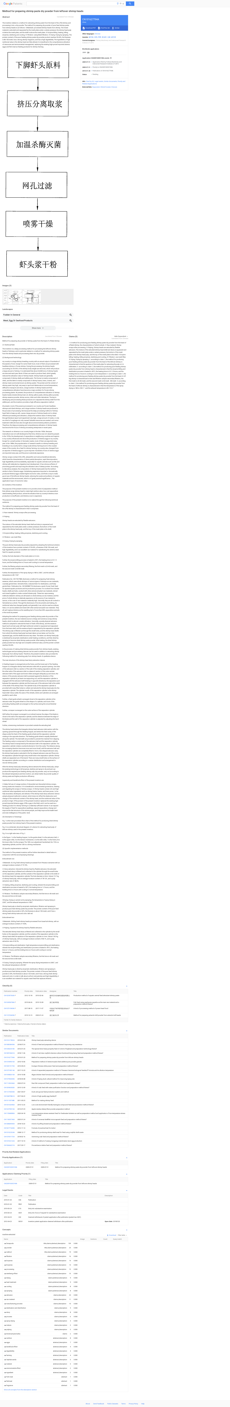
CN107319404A (9, 1008)
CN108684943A (9, 1124)
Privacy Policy (133, 1404)
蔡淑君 (104, 37)
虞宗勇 (113, 37)
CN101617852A (9, 1040)
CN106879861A (9, 1096)
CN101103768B (9, 1100)
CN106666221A (9, 1145)
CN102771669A (9, 1128)
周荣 (99, 37)
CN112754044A (9, 1092)
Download (112, 1235)
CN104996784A (9, 1002)
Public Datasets (112, 1404)
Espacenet (96, 87)
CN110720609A (9, 1015)
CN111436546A (9, 1083)
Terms (123, 1404)
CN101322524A (9, 1132)
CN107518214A (9, 1070)
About (88, 1404)
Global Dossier (105, 87)
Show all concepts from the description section (20, 1390)
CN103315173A (9, 1066)
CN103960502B (9, 1087)
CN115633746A (9, 1119)
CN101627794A (9, 1057)
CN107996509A (9, 1079)
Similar (116, 28)
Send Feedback (98, 1404)
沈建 (108, 37)
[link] (9, 1243)
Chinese (97, 34)
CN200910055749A (10, 1167)
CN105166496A (9, 1105)
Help (142, 1404)
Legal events (99, 81)
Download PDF (90, 28)
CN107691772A (9, 1137)
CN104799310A (9, 1109)
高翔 (95, 37)
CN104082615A (9, 1075)
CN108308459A (9, 1044)
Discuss (114, 87)
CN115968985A (9, 1113)
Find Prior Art (105, 28)
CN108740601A (9, 1053)
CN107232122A (9, 1141)
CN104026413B (9, 1049)
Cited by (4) (90, 81)
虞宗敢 (91, 37)
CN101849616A (9, 1062)
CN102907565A (9, 995)
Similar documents (110, 81)
